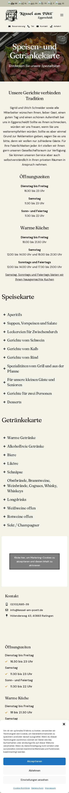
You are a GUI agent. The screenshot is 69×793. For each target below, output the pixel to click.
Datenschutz (37, 788)
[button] (64, 724)
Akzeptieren (34, 761)
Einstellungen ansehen (34, 780)
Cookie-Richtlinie (21, 788)
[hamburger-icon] (62, 15)
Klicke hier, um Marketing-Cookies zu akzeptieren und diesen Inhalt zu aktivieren (34, 561)
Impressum (50, 788)
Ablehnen (34, 770)
